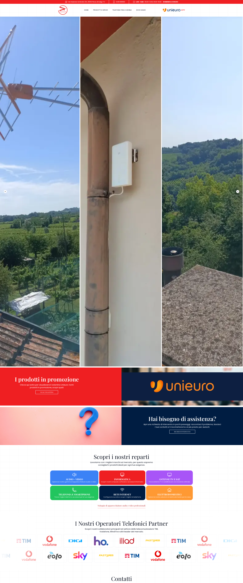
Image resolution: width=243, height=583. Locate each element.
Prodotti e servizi (100, 10)
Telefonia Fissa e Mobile (122, 10)
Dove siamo (141, 10)
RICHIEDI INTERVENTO (182, 432)
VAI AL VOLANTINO (46, 392)
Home (86, 10)
